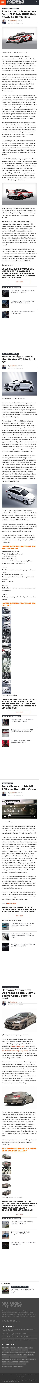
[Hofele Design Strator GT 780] (6, 614)
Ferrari (25, 1350)
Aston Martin (6, 1359)
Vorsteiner (20, 1359)
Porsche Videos (7, 1366)
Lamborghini (6, 1350)
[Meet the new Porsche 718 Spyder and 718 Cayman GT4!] (5, 947)
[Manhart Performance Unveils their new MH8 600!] (5, 1245)
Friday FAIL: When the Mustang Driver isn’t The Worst (22, 1222)
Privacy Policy (32, 1375)
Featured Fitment (7, 1352)
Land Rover (14, 1361)
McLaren (30, 1354)
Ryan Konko (13, 20)
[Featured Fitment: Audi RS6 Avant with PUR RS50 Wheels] (5, 722)
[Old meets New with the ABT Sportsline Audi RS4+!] (5, 743)
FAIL (11, 1354)
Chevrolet (14, 1357)
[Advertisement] (19, 333)
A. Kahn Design (30, 1352)
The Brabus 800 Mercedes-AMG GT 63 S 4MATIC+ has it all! (23, 291)
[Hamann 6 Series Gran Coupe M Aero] (6, 1159)
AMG (24, 1354)
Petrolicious (11, 903)
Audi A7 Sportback (17, 1046)
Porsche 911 (5, 1361)
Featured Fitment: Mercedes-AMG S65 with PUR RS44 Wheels (22, 302)
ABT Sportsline (18, 1366)
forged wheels (19, 1352)
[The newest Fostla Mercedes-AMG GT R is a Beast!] (5, 314)
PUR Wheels (5, 1364)
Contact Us (20, 1377)
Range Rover (22, 1357)
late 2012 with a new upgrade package (15, 1051)
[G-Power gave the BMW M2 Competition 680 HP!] (5, 1235)
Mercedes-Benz (16, 1350)
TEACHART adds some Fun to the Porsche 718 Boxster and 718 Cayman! (22, 925)
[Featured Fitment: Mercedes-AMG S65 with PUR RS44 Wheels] (5, 304)
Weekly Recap (24, 1361)
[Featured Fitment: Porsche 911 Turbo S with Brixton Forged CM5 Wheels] (5, 936)
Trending (20, 1347)
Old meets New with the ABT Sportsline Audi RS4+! (21, 741)
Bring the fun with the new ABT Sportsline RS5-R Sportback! (22, 731)
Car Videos (5, 1347)
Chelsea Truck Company (18, 1364)
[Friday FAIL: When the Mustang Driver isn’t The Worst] (5, 1224)
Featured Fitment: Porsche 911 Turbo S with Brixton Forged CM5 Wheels (22, 935)
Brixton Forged (31, 1359)
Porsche (13, 1347)
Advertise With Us (20, 1375)
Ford (14, 1359)
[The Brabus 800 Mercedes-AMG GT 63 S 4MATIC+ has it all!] (5, 293)
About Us (10, 1375)
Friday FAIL (5, 1357)
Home (3, 1375)
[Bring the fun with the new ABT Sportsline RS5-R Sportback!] (5, 733)
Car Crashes (18, 1354)
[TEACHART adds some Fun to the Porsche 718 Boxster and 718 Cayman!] (5, 926)
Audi (31, 1347)
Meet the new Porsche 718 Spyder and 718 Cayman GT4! (23, 945)
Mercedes (5, 1354)
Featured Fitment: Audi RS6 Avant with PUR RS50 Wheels (22, 720)
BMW (26, 1347)
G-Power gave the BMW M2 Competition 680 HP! (20, 1233)
